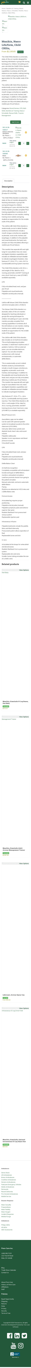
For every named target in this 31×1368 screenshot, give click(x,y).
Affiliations (4, 1287)
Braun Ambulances (7, 1177)
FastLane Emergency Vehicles (11, 1184)
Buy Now (20, 52)
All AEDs (4, 1227)
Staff (3, 1289)
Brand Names (14, 108)
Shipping (4, 1301)
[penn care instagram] (20, 1346)
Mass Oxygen (5, 1212)
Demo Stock (5, 1173)
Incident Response (7, 1214)
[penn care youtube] (13, 1346)
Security (4, 1311)
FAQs (3, 1306)
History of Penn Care (8, 1284)
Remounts (4, 1189)
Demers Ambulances (8, 1182)
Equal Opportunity (7, 1299)
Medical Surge (6, 1216)
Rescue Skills (13, 113)
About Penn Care (7, 1282)
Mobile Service (6, 1196)
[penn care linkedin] (17, 1335)
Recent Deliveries (7, 1191)
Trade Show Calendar (8, 1270)
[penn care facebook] (9, 1335)
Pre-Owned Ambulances (9, 1194)
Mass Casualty (6, 1205)
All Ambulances (6, 1175)
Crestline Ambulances (8, 1180)
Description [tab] (8, 181)
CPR (21, 108)
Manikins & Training (12, 8)
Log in (11, 142)
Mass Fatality (5, 1209)
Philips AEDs (5, 1225)
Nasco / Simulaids (12, 11)
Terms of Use (5, 1313)
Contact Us (5, 1272)
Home (3, 8)
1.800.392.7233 (6, 1253)
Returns (4, 1304)
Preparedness (6, 1207)
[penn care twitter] (24, 1335)
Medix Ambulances (7, 1187)
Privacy (3, 1308)
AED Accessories (6, 1230)
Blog (2, 1268)
